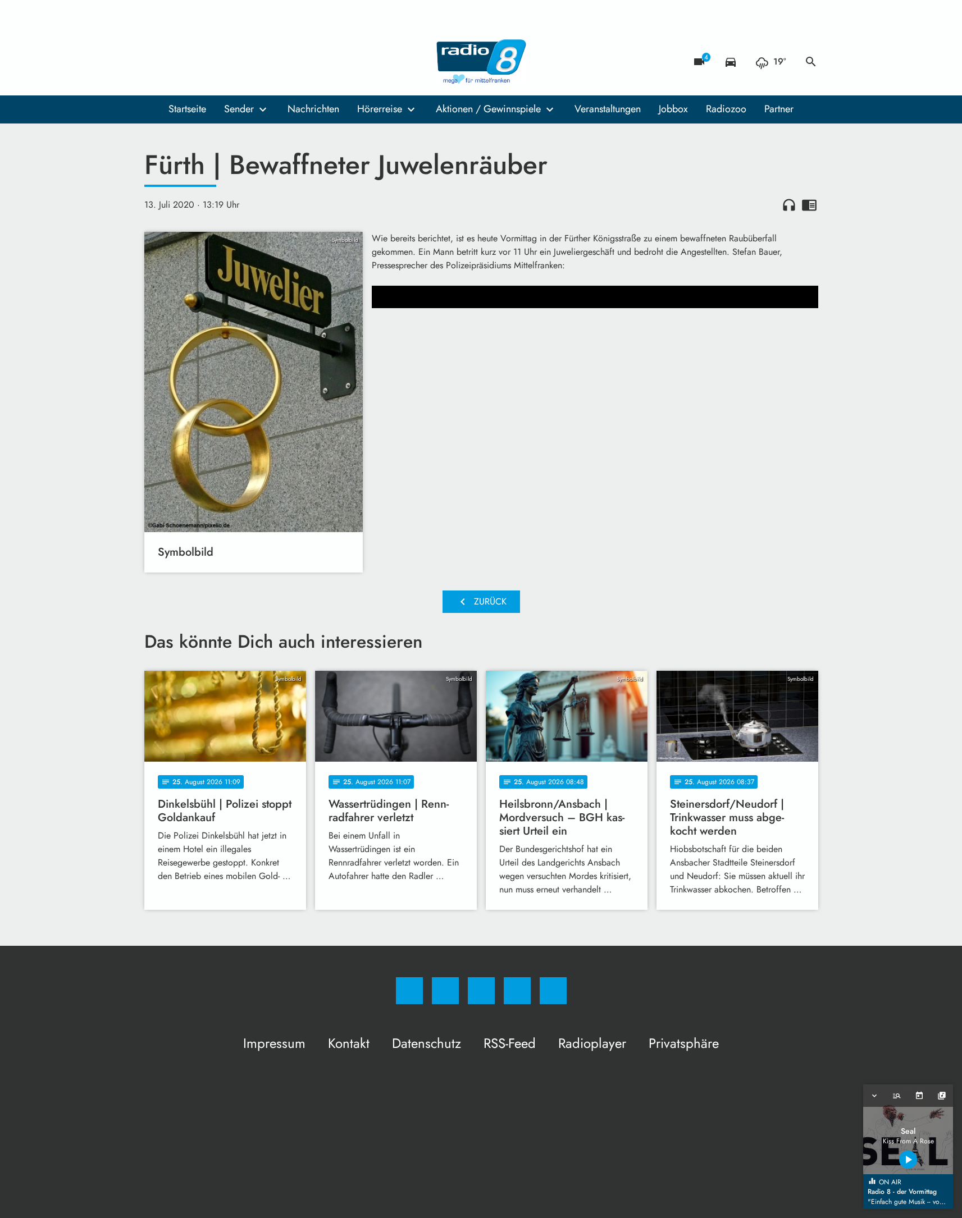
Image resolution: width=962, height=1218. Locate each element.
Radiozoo (726, 109)
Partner (779, 109)
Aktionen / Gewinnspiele (488, 109)
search (811, 61)
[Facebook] (155, 62)
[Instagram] (178, 62)
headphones (789, 205)
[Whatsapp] (200, 62)
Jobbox (673, 109)
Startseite (187, 109)
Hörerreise (379, 109)
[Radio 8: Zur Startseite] (481, 61)
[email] (245, 62)
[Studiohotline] (223, 62)
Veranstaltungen (608, 109)
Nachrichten (313, 109)
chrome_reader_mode (809, 205)
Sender (239, 109)
